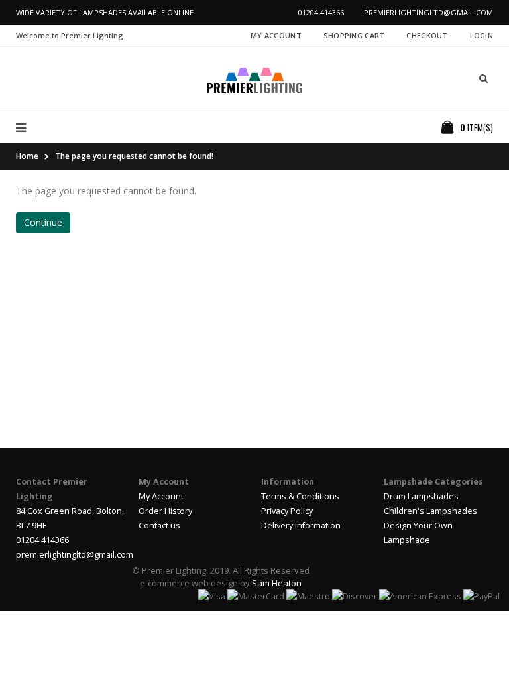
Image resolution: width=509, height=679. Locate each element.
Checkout (426, 35)
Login (481, 35)
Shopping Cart (354, 35)
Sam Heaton (277, 583)
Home (27, 156)
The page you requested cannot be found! (134, 156)
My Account (276, 35)
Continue (43, 222)
